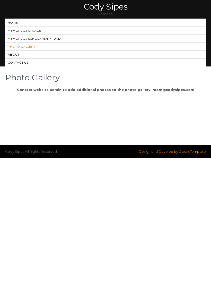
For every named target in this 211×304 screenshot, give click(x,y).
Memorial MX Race (24, 30)
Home (13, 22)
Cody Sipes (106, 7)
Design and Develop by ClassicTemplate (172, 151)
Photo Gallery (21, 46)
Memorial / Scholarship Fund (34, 38)
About (13, 54)
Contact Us (18, 62)
